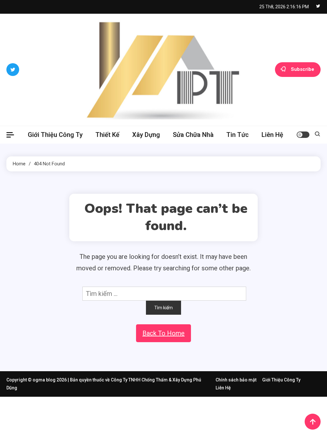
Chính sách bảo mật (236, 379)
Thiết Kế (107, 135)
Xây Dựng (146, 135)
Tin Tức (237, 135)
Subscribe (302, 69)
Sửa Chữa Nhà (193, 135)
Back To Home (163, 333)
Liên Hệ (272, 135)
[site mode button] (303, 135)
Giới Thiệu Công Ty (55, 135)
